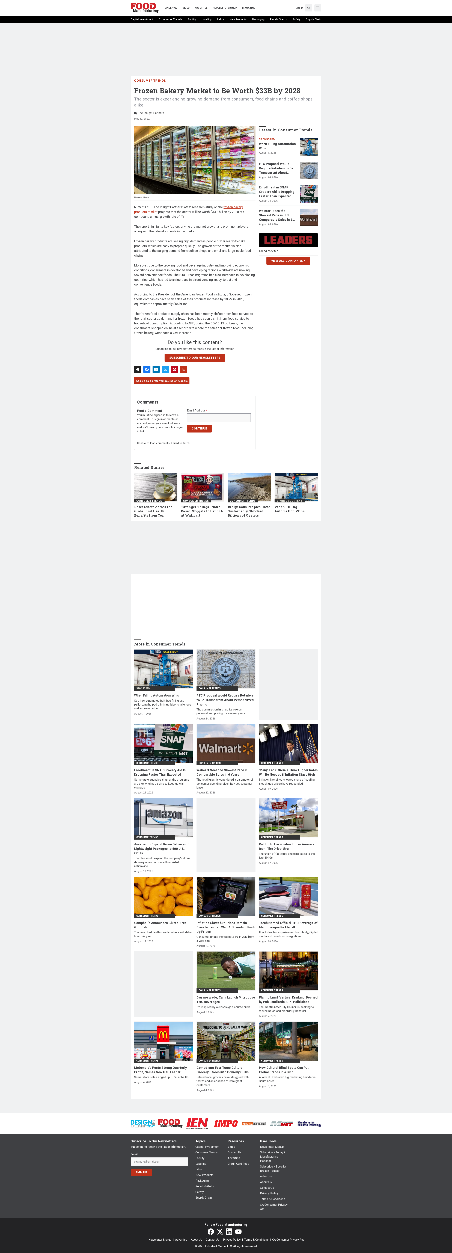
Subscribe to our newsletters (194, 357)
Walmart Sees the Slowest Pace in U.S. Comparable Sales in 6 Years (275, 215)
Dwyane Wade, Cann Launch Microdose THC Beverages (226, 1000)
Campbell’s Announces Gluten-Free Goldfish (160, 925)
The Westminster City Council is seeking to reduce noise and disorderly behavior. (286, 1009)
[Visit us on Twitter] (220, 1231)
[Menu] (317, 7)
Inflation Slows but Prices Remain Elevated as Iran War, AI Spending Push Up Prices (226, 927)
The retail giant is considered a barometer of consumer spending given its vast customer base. (225, 783)
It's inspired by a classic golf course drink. (223, 1007)
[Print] (137, 369)
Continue (199, 428)
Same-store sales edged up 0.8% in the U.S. (162, 1077)
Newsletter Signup (159, 1239)
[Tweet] (165, 369)
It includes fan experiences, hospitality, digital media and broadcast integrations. (288, 934)
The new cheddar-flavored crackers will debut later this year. (163, 934)
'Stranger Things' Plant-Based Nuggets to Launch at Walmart (202, 511)
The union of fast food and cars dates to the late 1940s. (287, 855)
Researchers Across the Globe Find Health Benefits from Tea (153, 511)
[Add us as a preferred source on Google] (183, 369)
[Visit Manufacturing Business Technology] (309, 1123)
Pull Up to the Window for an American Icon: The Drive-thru (287, 846)
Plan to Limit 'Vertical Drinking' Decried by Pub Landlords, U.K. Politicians (288, 1000)
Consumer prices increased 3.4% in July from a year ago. (225, 938)
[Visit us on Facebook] (211, 1231)
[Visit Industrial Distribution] (254, 1123)
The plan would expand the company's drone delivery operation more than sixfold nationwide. (162, 862)
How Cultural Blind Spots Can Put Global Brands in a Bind (284, 1070)
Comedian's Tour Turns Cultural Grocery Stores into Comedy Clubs (223, 1070)
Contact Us (212, 1239)
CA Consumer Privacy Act (288, 1239)
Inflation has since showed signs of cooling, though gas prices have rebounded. (287, 781)
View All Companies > (288, 260)
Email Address (197, 410)
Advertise (181, 1239)
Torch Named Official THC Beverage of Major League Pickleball (288, 925)
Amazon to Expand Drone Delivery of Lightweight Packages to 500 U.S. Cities (161, 848)
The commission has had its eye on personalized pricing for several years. (221, 711)
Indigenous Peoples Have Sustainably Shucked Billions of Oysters (249, 511)
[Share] (146, 369)
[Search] (308, 7)
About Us (196, 1239)
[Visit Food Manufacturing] (170, 1123)
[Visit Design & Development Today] (143, 1123)
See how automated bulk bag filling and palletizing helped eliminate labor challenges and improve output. (162, 704)
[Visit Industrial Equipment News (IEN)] (197, 1123)
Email (134, 1154)
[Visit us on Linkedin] (229, 1231)
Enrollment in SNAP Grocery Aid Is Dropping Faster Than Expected (277, 191)
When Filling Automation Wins (277, 146)
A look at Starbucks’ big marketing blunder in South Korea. (287, 1079)
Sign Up (141, 1172)
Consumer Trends (150, 80)
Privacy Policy (232, 1239)
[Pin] (174, 369)
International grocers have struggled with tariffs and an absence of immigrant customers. (223, 1081)
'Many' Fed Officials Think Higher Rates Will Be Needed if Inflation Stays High (288, 772)
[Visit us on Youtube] (238, 1231)
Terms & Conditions (256, 1239)
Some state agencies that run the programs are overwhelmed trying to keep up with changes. (161, 783)
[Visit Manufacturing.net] (281, 1123)
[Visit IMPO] (226, 1123)
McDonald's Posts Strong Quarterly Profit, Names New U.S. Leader (160, 1070)
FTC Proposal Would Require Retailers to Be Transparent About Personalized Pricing (276, 168)
